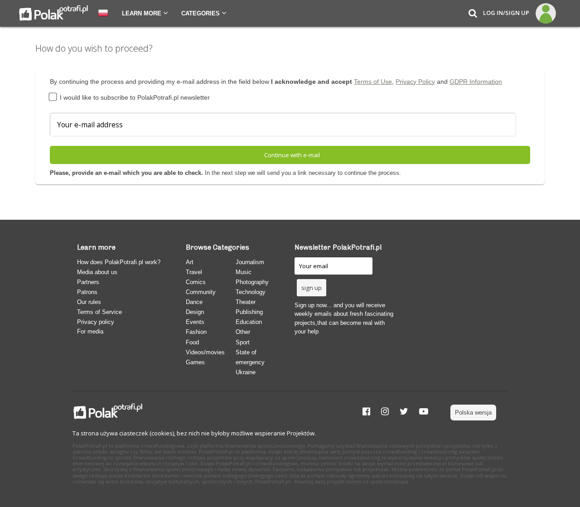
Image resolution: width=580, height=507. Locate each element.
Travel (194, 272)
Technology (251, 292)
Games (195, 362)
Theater (246, 302)
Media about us (97, 272)
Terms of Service (99, 312)
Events (195, 322)
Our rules (89, 302)
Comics (196, 282)
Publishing (249, 312)
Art (189, 262)
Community (201, 292)
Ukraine (246, 372)
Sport (243, 342)
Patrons (87, 292)
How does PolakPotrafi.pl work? (118, 262)
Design (195, 312)
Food (192, 342)
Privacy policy (95, 322)
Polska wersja (473, 412)
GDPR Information (476, 81)
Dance (194, 302)
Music (243, 272)
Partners (88, 282)
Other (243, 331)
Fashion (196, 331)
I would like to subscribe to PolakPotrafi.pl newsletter (134, 97)
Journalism (250, 262)
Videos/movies (205, 352)
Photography (252, 282)
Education (249, 322)
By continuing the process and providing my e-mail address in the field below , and (276, 81)
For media (90, 331)
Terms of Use (373, 81)
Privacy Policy (415, 81)
